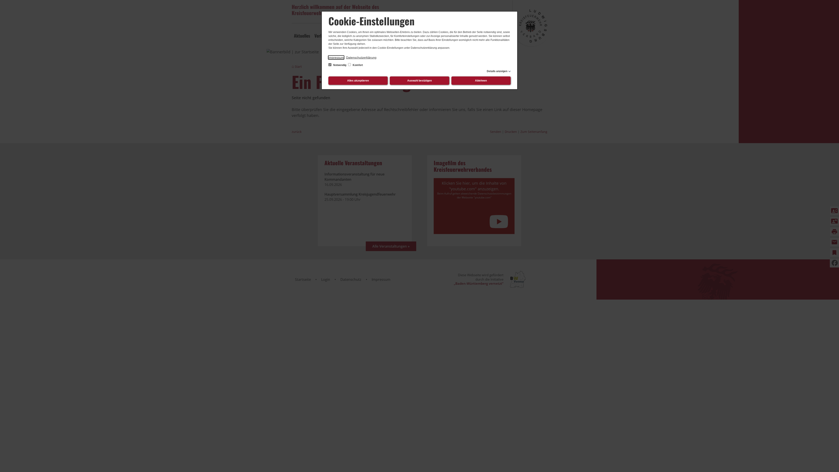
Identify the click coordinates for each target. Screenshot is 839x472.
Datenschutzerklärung (361, 57)
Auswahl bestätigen (419, 80)
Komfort (357, 65)
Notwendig (340, 65)
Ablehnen (481, 80)
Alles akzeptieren (358, 80)
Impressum (336, 57)
